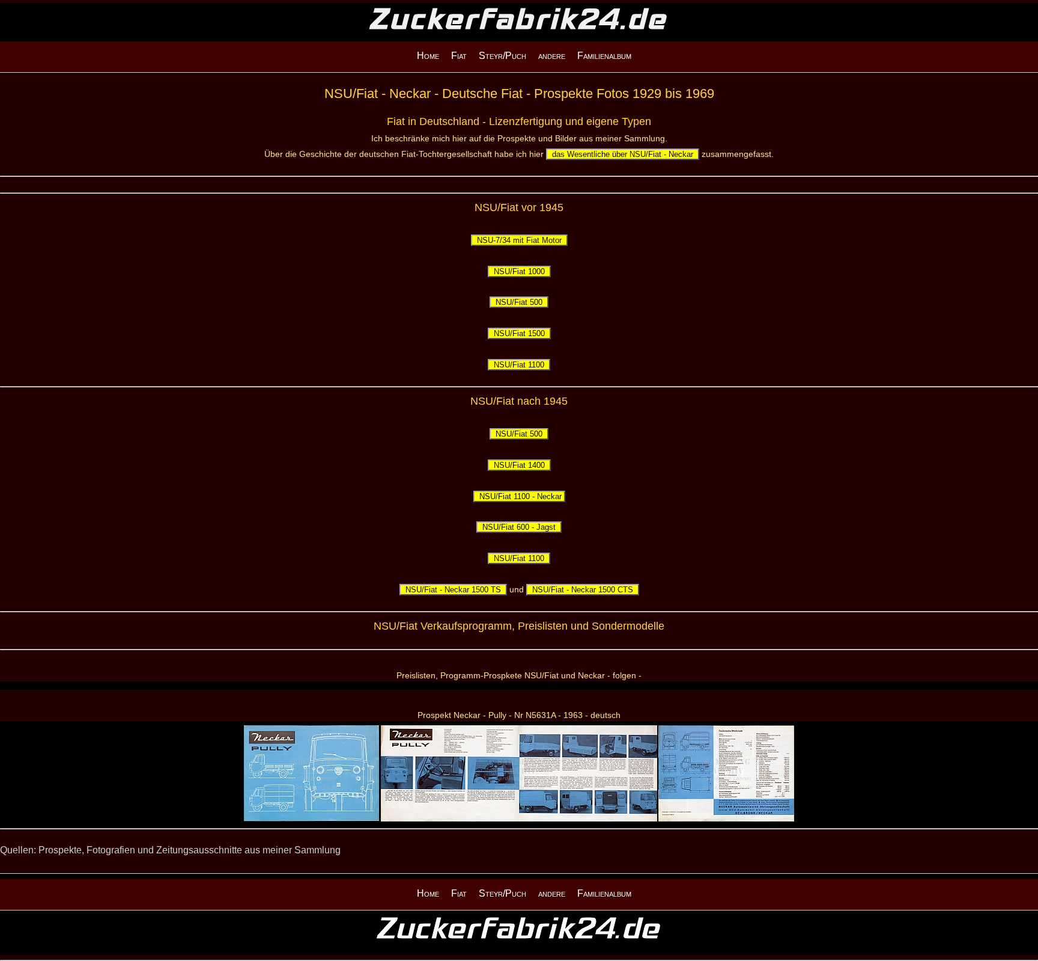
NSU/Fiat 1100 (519, 364)
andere (551, 56)
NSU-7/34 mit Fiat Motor (519, 240)
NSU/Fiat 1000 (519, 271)
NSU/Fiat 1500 (519, 333)
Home (428, 56)
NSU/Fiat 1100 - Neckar (519, 496)
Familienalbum (604, 56)
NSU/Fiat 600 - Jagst (519, 527)
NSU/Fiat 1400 (519, 465)
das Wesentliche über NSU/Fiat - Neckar (622, 154)
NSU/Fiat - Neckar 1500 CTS (582, 589)
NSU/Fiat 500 (519, 302)
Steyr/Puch (502, 56)
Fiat (459, 56)
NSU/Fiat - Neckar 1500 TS (453, 589)
